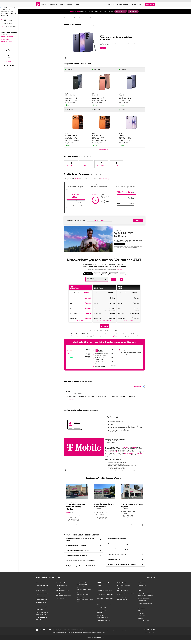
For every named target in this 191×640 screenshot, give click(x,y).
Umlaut (77, 179)
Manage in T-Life (120, 11)
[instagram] (13, 66)
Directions (9, 50)
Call (9, 56)
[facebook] (5, 66)
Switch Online (133, 11)
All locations (67, 18)
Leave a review (137, 386)
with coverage (124, 447)
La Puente (81, 18)
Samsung (131, 453)
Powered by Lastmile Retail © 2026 (95, 637)
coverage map (104, 179)
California (74, 18)
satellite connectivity (111, 452)
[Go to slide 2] (97, 58)
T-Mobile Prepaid (5, 39)
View (77, 525)
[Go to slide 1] (73, 58)
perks (134, 447)
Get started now (119, 244)
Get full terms (102, 48)
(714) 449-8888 (127, 513)
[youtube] (10, 66)
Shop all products (104, 149)
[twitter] (7, 66)
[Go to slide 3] (121, 58)
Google (139, 453)
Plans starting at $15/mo (7, 44)
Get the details (104, 43)
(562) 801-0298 (100, 514)
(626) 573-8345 (72, 517)
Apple (126, 453)
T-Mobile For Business (6, 41)
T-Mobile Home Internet (7, 36)
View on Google (71, 399)
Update (138, 220)
